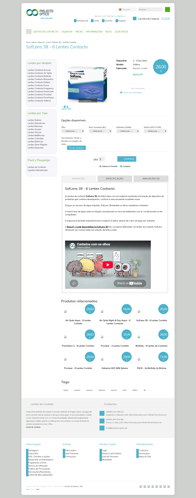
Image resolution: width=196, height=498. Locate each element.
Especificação (114, 178)
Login (104, 450)
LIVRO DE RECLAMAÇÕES (40, 475)
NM (37, 489)
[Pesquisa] (167, 9)
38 (144, 390)
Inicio (28, 42)
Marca (34, 42)
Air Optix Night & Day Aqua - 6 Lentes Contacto (114, 322)
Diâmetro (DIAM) (123, 127)
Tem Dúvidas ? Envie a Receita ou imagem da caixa (71, 141)
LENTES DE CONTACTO (45, 31)
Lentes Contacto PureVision (41, 97)
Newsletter (107, 459)
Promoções (70, 456)
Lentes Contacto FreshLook (41, 91)
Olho (63, 127)
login (113, 16)
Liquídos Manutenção (38, 170)
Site (27, 489)
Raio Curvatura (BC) (97, 127)
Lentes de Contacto (37, 167)
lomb (124, 390)
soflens (135, 390)
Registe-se (121, 16)
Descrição (78, 178)
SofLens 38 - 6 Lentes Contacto (64, 42)
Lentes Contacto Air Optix (40, 73)
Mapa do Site (145, 456)
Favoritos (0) (82, 20)
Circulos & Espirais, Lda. (73, 486)
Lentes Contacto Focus (38, 85)
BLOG (109, 31)
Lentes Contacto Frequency (41, 88)
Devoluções (144, 453)
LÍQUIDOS (66, 31)
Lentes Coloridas (36, 138)
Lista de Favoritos (110, 456)
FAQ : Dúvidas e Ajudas (39, 456)
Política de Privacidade (39, 469)
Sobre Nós (33, 453)
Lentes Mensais (35, 126)
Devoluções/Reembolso (39, 472)
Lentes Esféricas (35, 141)
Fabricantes (70, 450)
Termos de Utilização (38, 465)
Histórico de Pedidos (111, 453)
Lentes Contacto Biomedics (40, 79)
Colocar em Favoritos (110, 166)
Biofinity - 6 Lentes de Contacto (152, 345)
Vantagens (33, 450)
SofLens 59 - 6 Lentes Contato (151, 320)
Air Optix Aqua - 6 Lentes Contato (78, 322)
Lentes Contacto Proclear (40, 94)
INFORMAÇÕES (94, 31)
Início (29, 31)
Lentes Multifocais (36, 135)
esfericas (102, 390)
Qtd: (95, 159)
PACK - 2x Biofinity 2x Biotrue (151, 368)
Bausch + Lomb (44, 42)
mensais (89, 390)
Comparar (126, 166)
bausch (114, 390)
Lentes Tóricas (34, 132)
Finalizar (122, 20)
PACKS (79, 31)
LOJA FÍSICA (121, 31)
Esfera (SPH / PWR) (152, 127)
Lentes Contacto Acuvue (39, 70)
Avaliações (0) (151, 178)
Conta (96, 20)
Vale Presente (71, 453)
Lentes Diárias (34, 120)
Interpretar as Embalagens (40, 459)
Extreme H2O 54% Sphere (115, 368)
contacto (77, 390)
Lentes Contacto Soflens (39, 100)
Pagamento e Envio (37, 462)
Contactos (143, 450)
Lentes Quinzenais (36, 123)
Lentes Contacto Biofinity (39, 76)
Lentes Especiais (35, 147)
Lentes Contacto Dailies (39, 82)
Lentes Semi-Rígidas (37, 144)
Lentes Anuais (34, 129)
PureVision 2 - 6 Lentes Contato (78, 345)
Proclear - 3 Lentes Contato (115, 345)
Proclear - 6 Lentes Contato (78, 368)
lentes (66, 390)
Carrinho (108, 20)
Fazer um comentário (132, 92)
